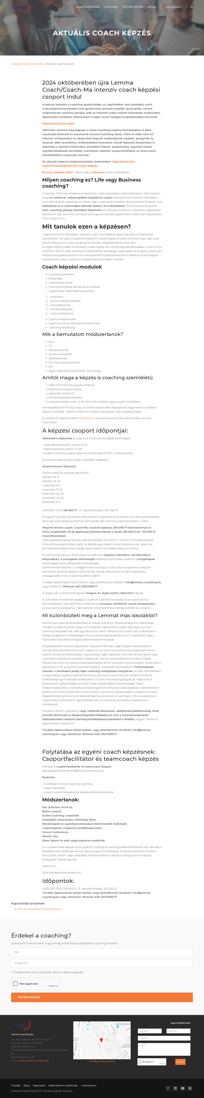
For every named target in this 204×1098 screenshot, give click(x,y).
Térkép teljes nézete (102, 1061)
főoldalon (87, 418)
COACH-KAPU (173, 7)
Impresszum (88, 1085)
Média (152, 6)
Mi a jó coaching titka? (57, 172)
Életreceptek (133, 6)
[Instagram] (190, 1088)
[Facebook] (168, 1088)
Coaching (111, 6)
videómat (98, 172)
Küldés (180, 1062)
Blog (26, 1085)
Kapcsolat (39, 1085)
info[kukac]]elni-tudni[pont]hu (34, 1060)
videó (70, 123)
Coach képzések (88, 6)
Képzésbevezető (54, 123)
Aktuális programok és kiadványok (39, 909)
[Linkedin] (175, 1088)
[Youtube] (183, 1088)
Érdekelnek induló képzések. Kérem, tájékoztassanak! (48, 972)
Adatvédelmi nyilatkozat (63, 1085)
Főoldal (16, 63)
